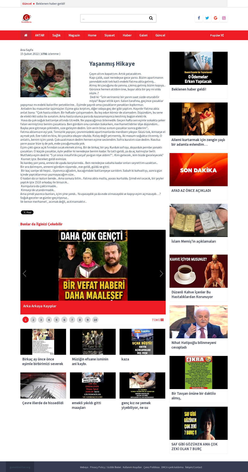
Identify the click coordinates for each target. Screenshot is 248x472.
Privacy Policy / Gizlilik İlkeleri (105, 467)
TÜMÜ (156, 320)
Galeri (143, 35)
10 (95, 320)
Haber (127, 35)
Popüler (215, 35)
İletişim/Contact (193, 467)
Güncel (160, 35)
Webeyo (84, 467)
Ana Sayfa (26, 50)
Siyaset (109, 35)
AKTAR (39, 35)
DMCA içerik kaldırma (172, 467)
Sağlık (56, 35)
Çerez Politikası (152, 467)
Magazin (74, 35)
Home (92, 35)
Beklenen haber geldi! (50, 3)
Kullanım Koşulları (132, 467)
